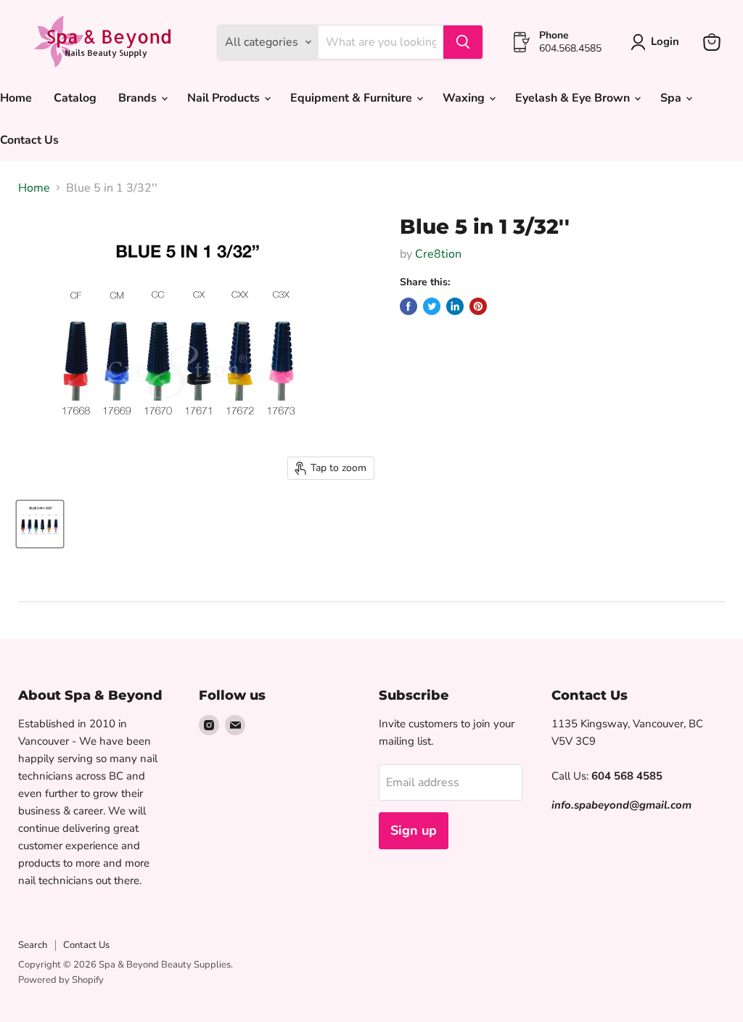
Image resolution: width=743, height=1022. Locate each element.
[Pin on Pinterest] (478, 306)
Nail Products (225, 98)
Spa (672, 98)
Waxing (465, 98)
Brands (139, 98)
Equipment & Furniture (352, 98)
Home (34, 188)
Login (665, 41)
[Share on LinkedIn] (455, 306)
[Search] (463, 42)
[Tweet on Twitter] (431, 306)
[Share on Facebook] (408, 306)
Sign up (413, 830)
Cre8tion (438, 254)
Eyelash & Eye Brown (574, 98)
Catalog (75, 98)
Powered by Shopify (61, 979)
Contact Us (86, 945)
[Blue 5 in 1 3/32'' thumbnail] (40, 524)
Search (32, 945)
